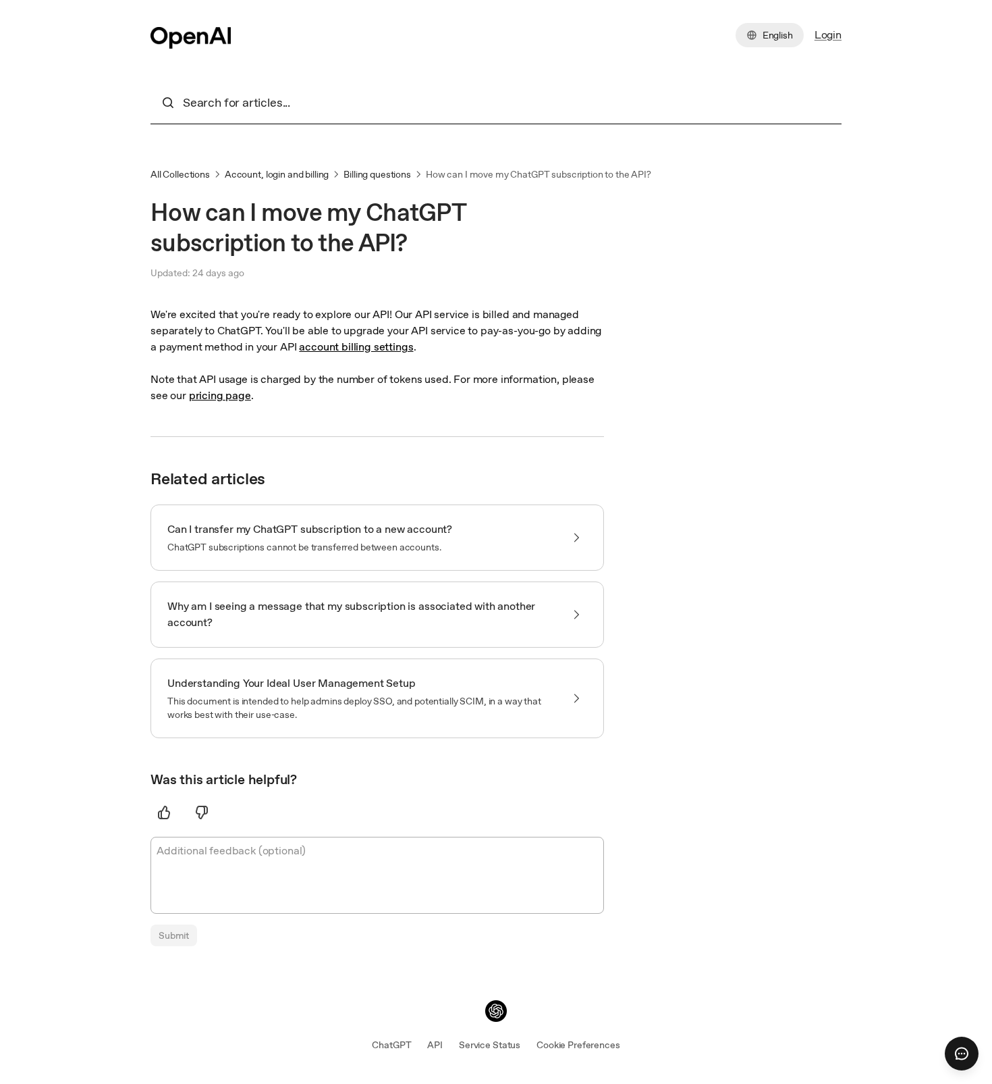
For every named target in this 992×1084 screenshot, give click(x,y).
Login (828, 34)
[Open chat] (962, 1053)
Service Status (489, 1044)
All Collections (180, 174)
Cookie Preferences (577, 1044)
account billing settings (356, 346)
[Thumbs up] (163, 812)
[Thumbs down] (201, 812)
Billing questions (377, 174)
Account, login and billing (277, 174)
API (435, 1044)
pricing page (220, 395)
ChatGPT (391, 1044)
